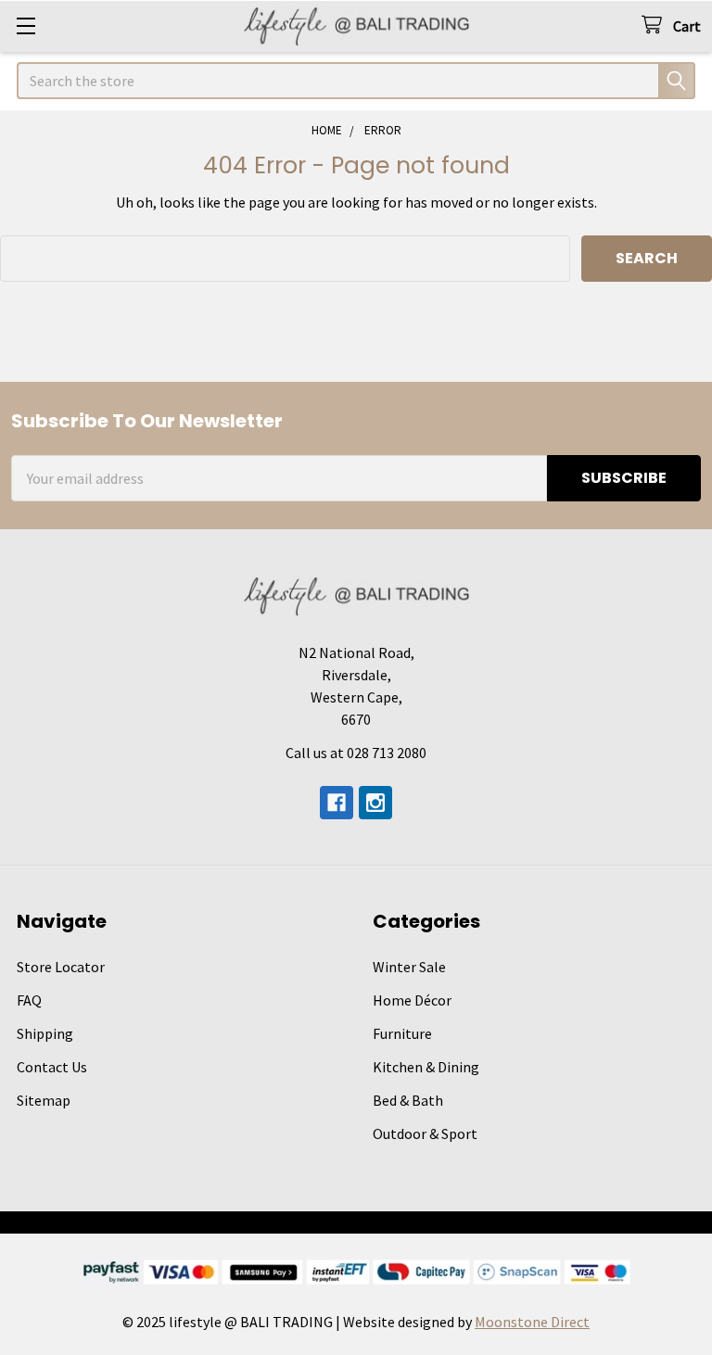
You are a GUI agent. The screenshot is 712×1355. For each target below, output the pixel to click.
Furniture (402, 1033)
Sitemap (43, 1100)
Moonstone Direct (532, 1321)
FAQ (29, 1000)
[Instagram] (375, 802)
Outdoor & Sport (425, 1133)
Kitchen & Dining (426, 1066)
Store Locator (61, 966)
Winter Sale (409, 966)
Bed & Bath (408, 1100)
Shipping (45, 1033)
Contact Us (52, 1066)
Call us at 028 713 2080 (356, 752)
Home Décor (412, 1000)
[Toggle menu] (25, 25)
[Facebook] (336, 802)
